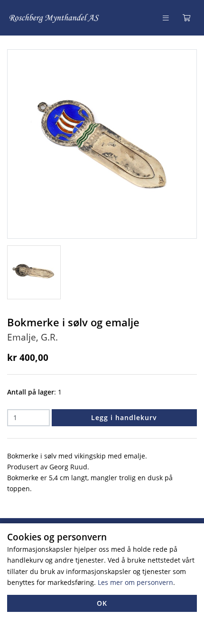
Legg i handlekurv (124, 417)
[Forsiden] (54, 18)
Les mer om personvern (135, 582)
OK (102, 603)
